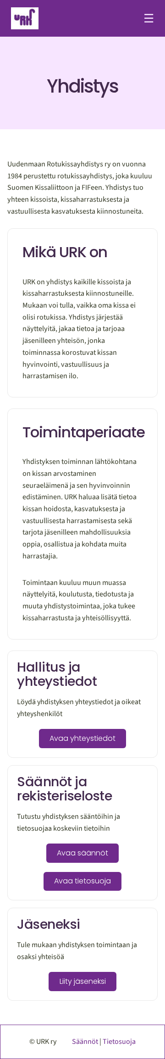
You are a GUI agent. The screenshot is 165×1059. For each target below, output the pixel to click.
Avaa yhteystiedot (83, 738)
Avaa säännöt (82, 853)
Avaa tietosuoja (82, 881)
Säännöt (85, 1042)
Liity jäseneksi (83, 981)
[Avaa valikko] (148, 18)
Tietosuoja (119, 1042)
